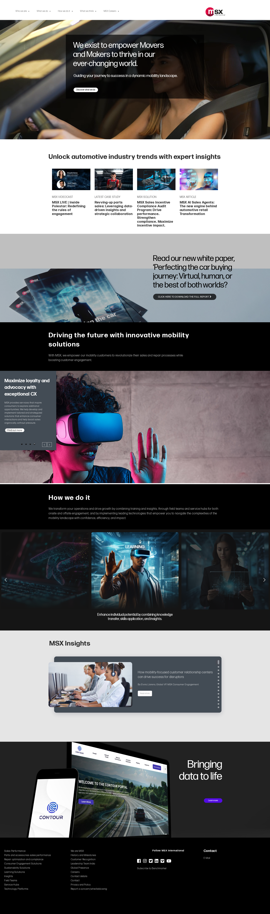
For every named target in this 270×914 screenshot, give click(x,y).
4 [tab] (34, 437)
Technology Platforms (16, 888)
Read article (145, 693)
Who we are (21, 11)
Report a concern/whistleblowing (89, 888)
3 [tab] (30, 437)
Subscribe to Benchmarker (152, 868)
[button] (218, 662)
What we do (42, 11)
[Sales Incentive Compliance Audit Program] (156, 179)
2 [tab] (26, 437)
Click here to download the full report (184, 296)
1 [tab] (21, 437)
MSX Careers (110, 11)
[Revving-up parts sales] (114, 179)
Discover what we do (85, 89)
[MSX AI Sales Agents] (199, 179)
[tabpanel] (28, 400)
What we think (87, 11)
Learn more (213, 800)
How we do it (64, 11)
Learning (135, 546)
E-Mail (207, 858)
